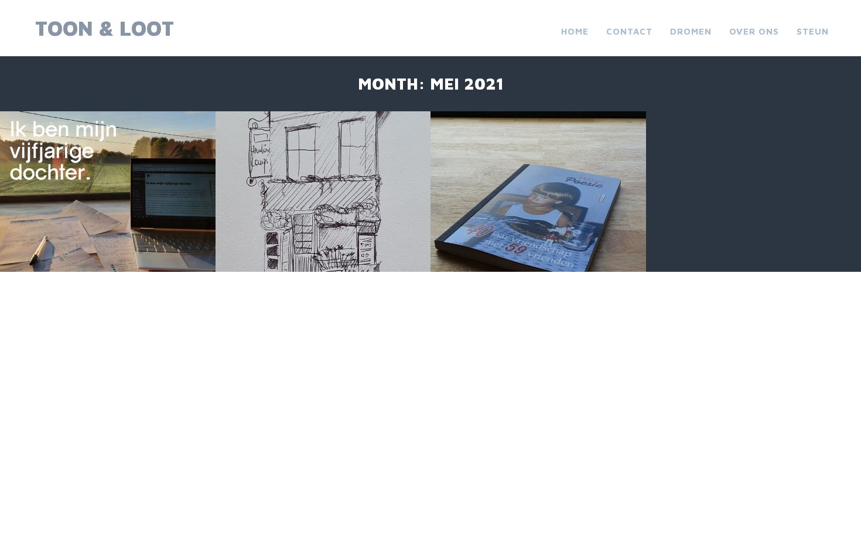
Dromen (691, 31)
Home (575, 31)
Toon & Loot (104, 27)
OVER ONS (754, 31)
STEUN (813, 31)
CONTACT (629, 31)
